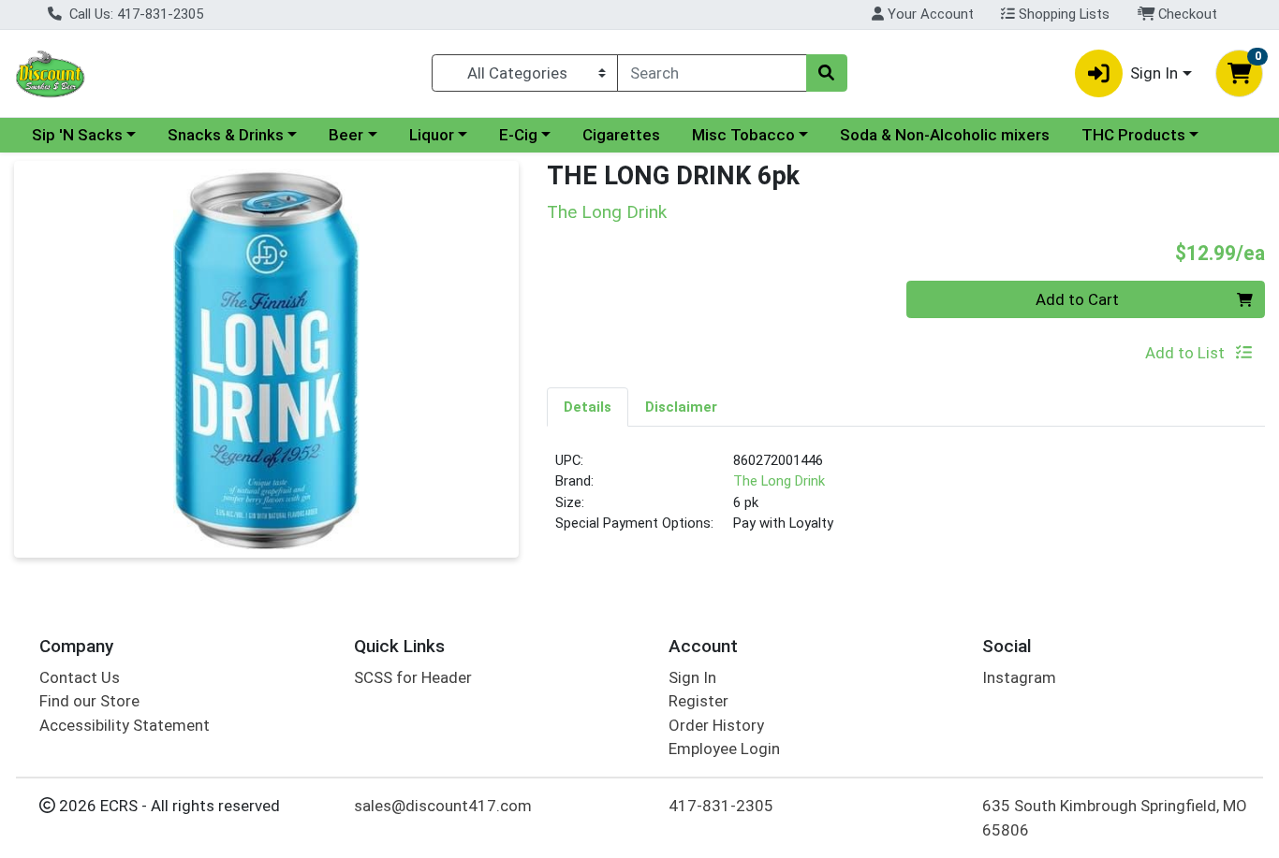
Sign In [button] (1154, 73)
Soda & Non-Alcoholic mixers (945, 134)
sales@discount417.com (443, 805)
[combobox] (711, 73)
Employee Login (724, 748)
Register (698, 700)
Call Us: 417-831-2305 (134, 14)
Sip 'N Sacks (77, 134)
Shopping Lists (1062, 14)
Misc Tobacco (743, 134)
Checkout (1185, 14)
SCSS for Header (413, 677)
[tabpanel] (906, 499)
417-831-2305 (721, 805)
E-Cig (518, 134)
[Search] (826, 73)
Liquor (431, 134)
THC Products (1133, 134)
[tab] (587, 406)
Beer (346, 134)
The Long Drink (779, 481)
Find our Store (89, 700)
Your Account (929, 14)
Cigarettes (621, 134)
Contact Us (79, 677)
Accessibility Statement (124, 725)
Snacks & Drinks (226, 134)
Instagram (1019, 677)
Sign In (692, 677)
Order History (716, 725)
